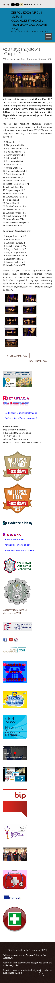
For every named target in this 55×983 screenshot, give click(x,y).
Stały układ (26, 4)
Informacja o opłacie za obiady (20, 550)
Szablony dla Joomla (18, 950)
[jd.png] (11, 298)
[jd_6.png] (11, 332)
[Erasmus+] (12, 897)
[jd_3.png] (29, 309)
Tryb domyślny (4, 4)
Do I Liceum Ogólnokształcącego (21, 413)
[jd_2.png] (11, 309)
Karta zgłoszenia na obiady (17, 544)
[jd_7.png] (29, 332)
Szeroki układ (30, 4)
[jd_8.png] (11, 343)
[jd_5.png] (29, 320)
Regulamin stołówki (14, 539)
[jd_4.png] (11, 320)
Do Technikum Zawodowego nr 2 (21, 418)
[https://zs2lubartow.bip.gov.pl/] (15, 802)
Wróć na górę (41, 973)
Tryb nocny (8, 4)
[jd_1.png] (29, 298)
